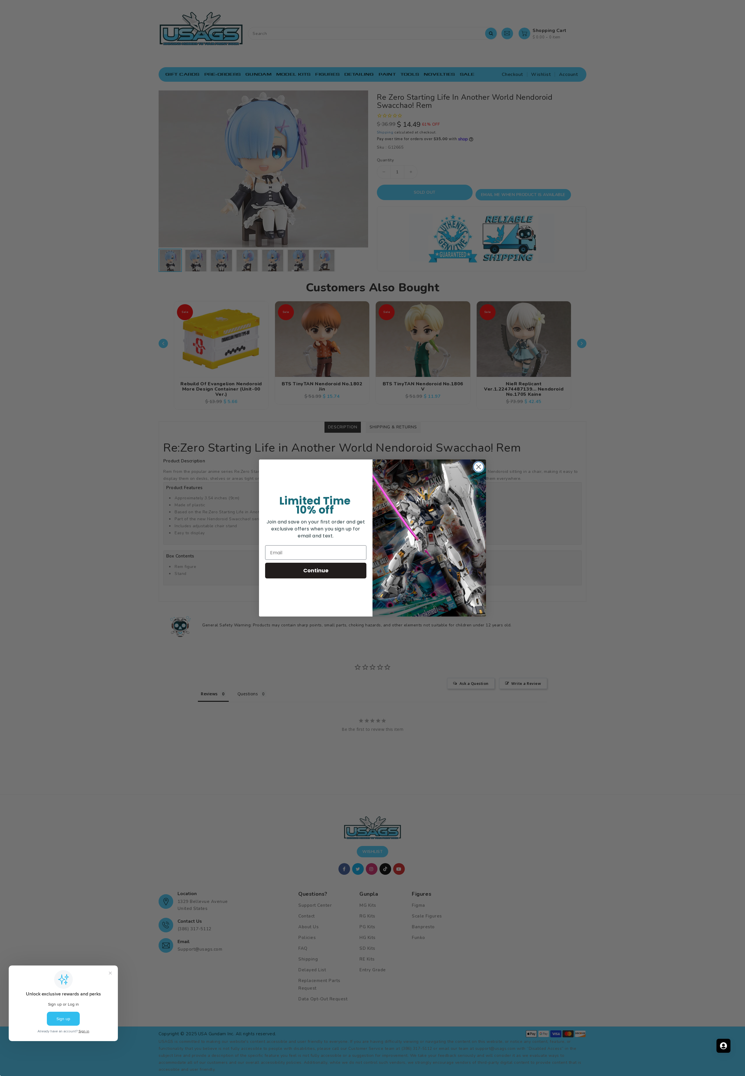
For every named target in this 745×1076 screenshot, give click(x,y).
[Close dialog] (478, 467)
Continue (316, 570)
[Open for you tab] (723, 1046)
